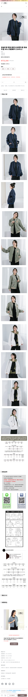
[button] (26, 627)
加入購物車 (12, 695)
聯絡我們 (14, 673)
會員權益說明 (8, 673)
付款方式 (3, 667)
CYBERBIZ (14, 692)
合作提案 (8, 678)
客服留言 (3, 673)
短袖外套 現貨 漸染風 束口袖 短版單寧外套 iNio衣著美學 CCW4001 (13, 638)
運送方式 (7, 667)
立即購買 (22, 695)
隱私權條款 (19, 667)
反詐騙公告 (3, 678)
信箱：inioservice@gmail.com (8, 660)
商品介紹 (5, 90)
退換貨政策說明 (13, 667)
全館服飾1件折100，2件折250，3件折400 (11, 77)
